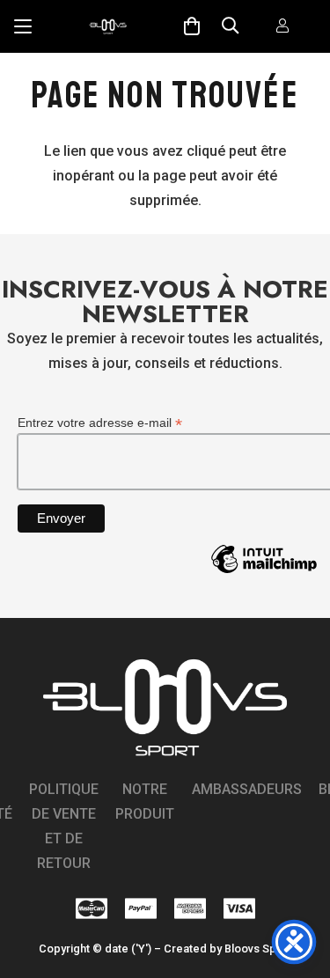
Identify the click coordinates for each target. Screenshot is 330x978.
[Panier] (191, 26)
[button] (23, 26)
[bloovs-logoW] (107, 26)
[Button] (282, 27)
